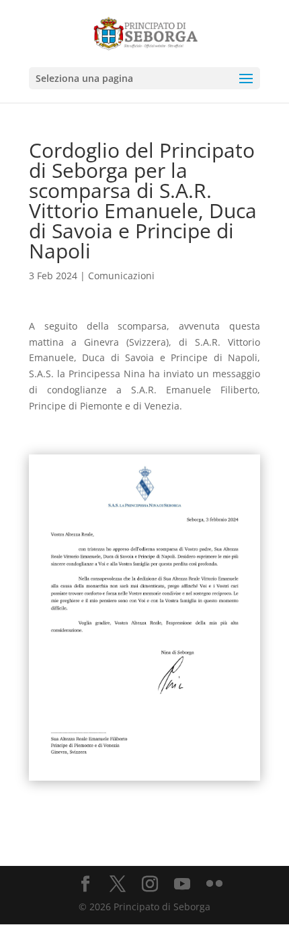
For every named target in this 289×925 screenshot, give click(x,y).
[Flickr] (214, 884)
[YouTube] (182, 884)
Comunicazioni (121, 275)
